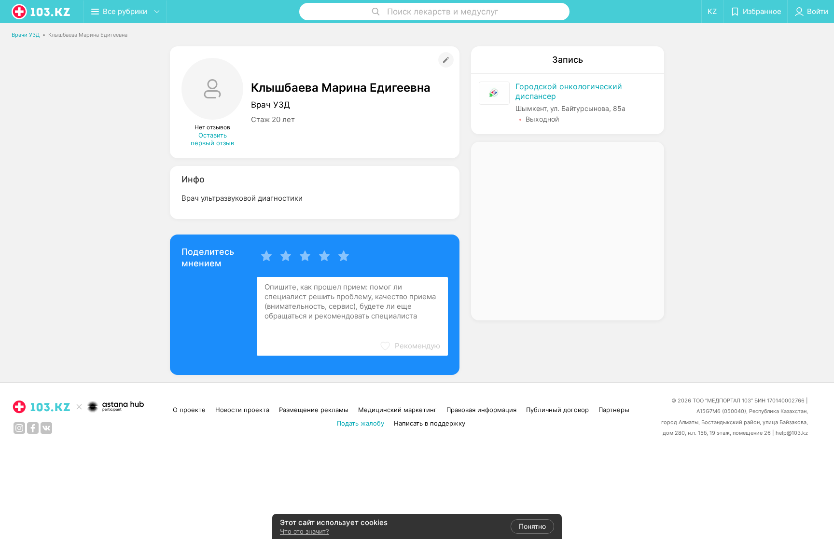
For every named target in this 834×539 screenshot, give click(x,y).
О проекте (189, 410)
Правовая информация (481, 410)
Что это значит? (304, 531)
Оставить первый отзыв (212, 139)
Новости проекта (242, 410)
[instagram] (19, 428)
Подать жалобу (360, 423)
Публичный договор (557, 410)
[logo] (41, 11)
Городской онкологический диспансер (568, 91)
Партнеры (613, 410)
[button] (409, 346)
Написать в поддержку (429, 423)
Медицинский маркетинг (397, 410)
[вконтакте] (46, 428)
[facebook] (33, 428)
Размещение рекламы (313, 410)
